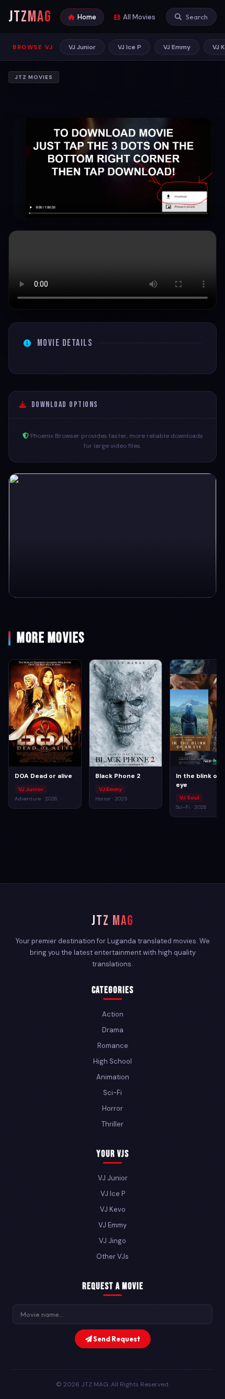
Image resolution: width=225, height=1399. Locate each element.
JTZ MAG (113, 921)
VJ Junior (82, 47)
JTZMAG (30, 16)
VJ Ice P (129, 47)
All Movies (139, 17)
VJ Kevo (113, 1209)
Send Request (116, 1339)
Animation (112, 1077)
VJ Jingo (112, 1240)
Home (86, 17)
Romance (112, 1045)
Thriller (112, 1124)
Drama (112, 1029)
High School (112, 1061)
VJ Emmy (176, 47)
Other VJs (112, 1256)
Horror (112, 1108)
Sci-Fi (112, 1092)
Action (112, 1014)
